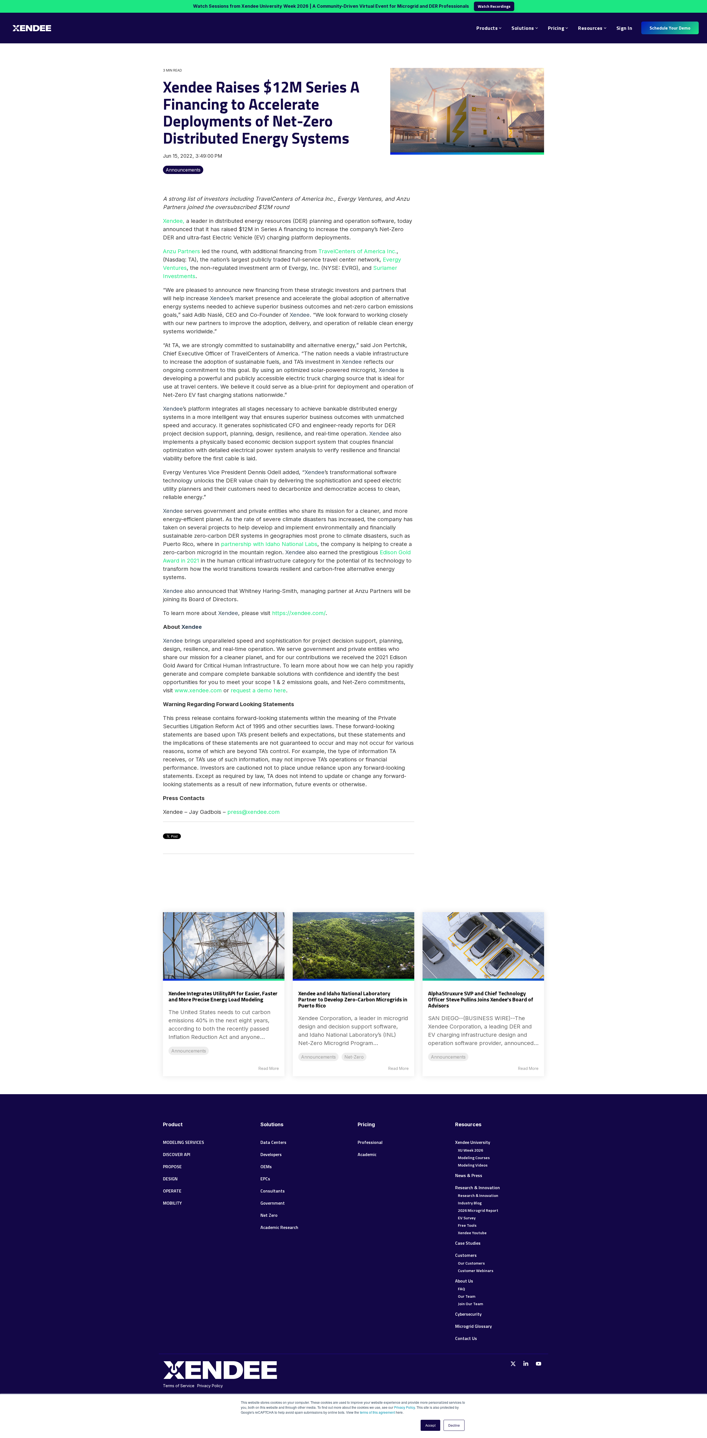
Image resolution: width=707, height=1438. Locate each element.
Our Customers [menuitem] (471, 1263)
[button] (514, 1364)
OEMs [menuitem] (266, 1166)
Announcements (183, 170)
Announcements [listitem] (188, 1051)
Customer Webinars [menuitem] (475, 1271)
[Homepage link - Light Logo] (220, 1376)
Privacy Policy (404, 1407)
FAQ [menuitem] (461, 1289)
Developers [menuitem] (271, 1154)
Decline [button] (454, 1425)
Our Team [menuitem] (466, 1296)
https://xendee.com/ (298, 613)
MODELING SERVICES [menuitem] (183, 1142)
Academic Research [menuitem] (279, 1227)
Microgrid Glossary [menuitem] (473, 1326)
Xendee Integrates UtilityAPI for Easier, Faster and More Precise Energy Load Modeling (223, 996)
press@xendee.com (253, 812)
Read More (268, 1068)
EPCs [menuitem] (265, 1178)
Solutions (522, 28)
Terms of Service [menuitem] (178, 1385)
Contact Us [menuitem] (466, 1338)
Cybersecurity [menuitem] (468, 1314)
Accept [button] (430, 1425)
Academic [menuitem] (367, 1154)
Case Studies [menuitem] (468, 1243)
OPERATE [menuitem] (172, 1191)
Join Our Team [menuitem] (470, 1304)
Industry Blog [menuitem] (470, 1203)
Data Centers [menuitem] (273, 1142)
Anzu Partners (181, 251)
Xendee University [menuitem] (472, 1142)
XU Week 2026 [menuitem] (470, 1150)
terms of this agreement (378, 1412)
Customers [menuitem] (466, 1255)
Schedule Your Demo (670, 28)
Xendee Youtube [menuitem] (472, 1233)
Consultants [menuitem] (272, 1191)
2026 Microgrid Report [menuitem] (478, 1210)
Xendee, (173, 221)
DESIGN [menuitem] (170, 1178)
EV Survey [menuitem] (467, 1218)
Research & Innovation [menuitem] (477, 1187)
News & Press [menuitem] (468, 1175)
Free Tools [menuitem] (467, 1225)
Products (487, 28)
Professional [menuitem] (371, 1142)
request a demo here (258, 690)
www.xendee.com (198, 690)
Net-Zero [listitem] (354, 1057)
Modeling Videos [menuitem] (472, 1165)
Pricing (556, 28)
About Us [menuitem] (464, 1281)
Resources (590, 28)
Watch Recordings (494, 6)
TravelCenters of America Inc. (357, 251)
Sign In (624, 28)
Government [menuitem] (272, 1203)
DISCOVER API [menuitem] (176, 1154)
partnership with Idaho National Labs (269, 544)
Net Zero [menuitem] (269, 1215)
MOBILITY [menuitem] (172, 1203)
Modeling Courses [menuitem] (474, 1158)
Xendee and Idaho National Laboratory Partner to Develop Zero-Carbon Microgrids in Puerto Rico (352, 999)
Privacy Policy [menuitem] (210, 1385)
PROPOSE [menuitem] (172, 1166)
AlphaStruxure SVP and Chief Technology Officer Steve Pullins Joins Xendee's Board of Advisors (480, 999)
